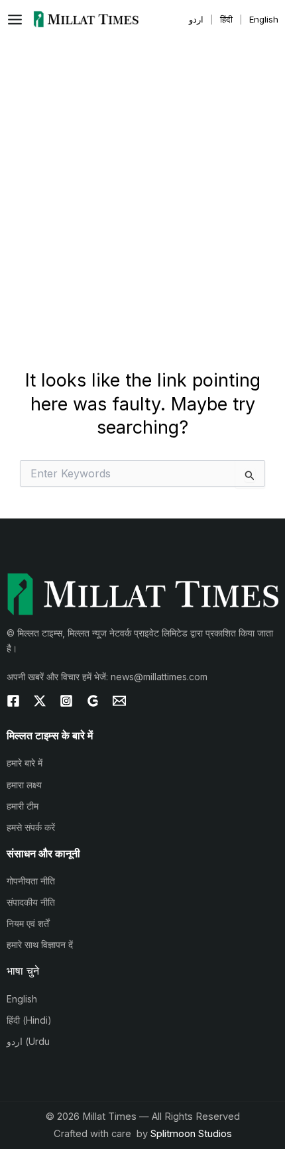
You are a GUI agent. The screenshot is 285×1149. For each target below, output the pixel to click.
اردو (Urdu (28, 1041)
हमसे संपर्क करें (31, 827)
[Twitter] (39, 700)
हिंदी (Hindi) (29, 1020)
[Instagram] (66, 700)
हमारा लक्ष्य (24, 784)
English (22, 998)
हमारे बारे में (24, 762)
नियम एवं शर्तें (28, 923)
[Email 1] (119, 700)
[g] (92, 700)
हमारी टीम (22, 806)
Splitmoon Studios (191, 1134)
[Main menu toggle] (18, 19)
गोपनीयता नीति (31, 880)
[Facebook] (13, 700)
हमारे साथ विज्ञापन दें (40, 944)
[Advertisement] (142, 187)
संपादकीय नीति (31, 902)
